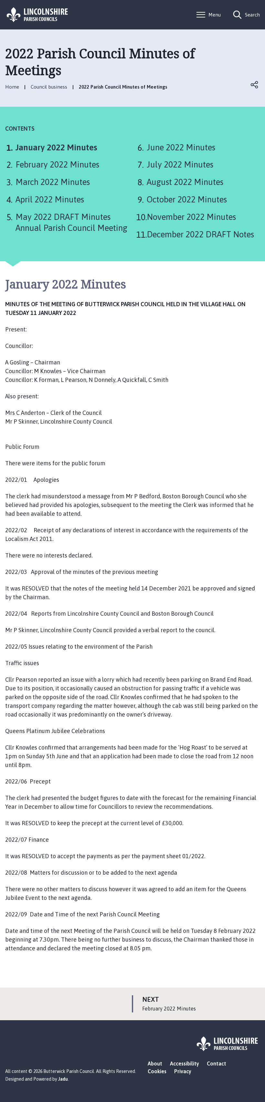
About (155, 1063)
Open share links (254, 85)
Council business (49, 87)
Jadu (63, 1079)
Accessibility (184, 1063)
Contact (216, 1063)
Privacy (182, 1071)
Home (12, 87)
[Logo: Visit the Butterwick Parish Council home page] (37, 15)
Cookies (157, 1071)
